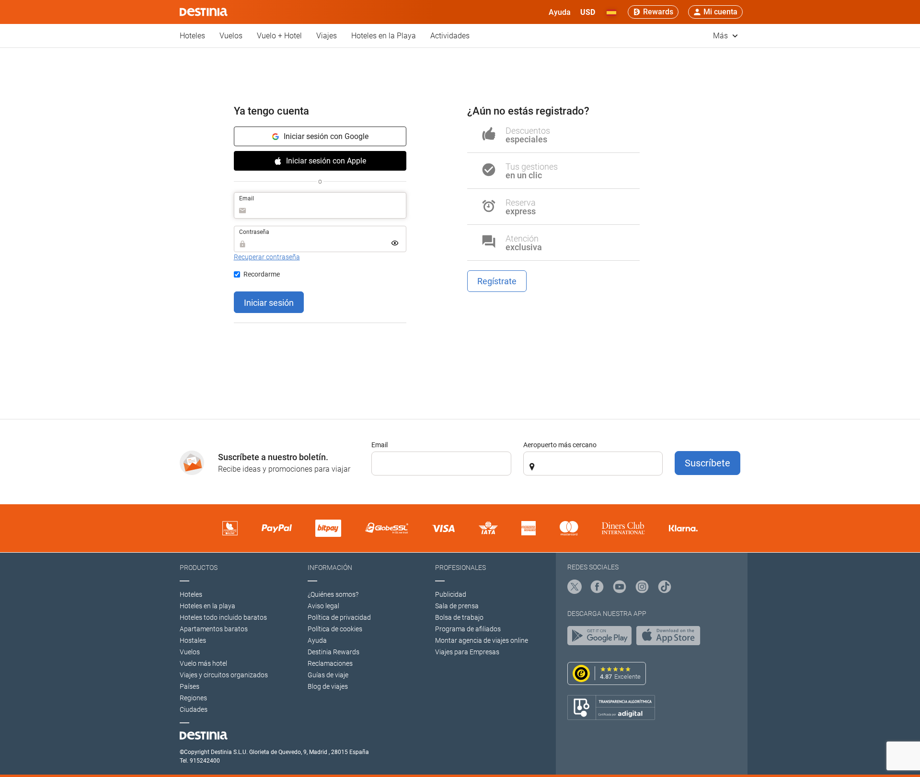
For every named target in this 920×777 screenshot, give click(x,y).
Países (189, 686)
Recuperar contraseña (267, 257)
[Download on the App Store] (670, 638)
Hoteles (192, 35)
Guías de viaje (328, 675)
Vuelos (230, 35)
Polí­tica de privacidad (339, 617)
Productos (199, 567)
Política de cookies (335, 629)
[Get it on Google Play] (601, 638)
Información (330, 567)
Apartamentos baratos (214, 629)
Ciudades (193, 709)
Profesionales (460, 567)
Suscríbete (707, 463)
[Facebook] (597, 588)
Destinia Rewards (333, 652)
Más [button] (721, 35)
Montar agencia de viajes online (481, 640)
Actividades (450, 35)
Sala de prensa (457, 606)
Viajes (326, 35)
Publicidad (450, 594)
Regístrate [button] (497, 281)
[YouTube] (619, 588)
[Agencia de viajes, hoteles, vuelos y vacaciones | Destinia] (204, 12)
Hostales (193, 640)
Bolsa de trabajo (459, 617)
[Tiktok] (664, 588)
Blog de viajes (328, 686)
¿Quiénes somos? (333, 594)
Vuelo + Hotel (279, 35)
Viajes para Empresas (467, 652)
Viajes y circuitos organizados (224, 675)
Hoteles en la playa (207, 606)
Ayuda (317, 640)
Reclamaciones (330, 663)
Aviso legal (323, 606)
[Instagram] (642, 588)
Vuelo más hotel (203, 663)
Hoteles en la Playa (383, 35)
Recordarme (261, 274)
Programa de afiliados (468, 629)
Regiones (193, 698)
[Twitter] (574, 588)
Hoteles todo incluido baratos (223, 617)
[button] (587, 12)
